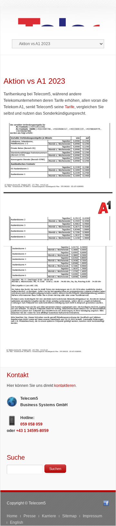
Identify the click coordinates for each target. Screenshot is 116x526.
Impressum (92, 516)
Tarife (69, 107)
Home (12, 516)
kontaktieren (65, 385)
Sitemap (69, 516)
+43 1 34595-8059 (32, 430)
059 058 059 (31, 424)
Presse (30, 516)
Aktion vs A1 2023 (34, 81)
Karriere (49, 516)
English (16, 522)
